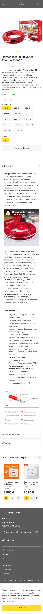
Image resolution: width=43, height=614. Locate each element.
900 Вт (28, 119)
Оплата (6, 574)
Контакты (7, 565)
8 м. (5, 140)
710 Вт (6, 119)
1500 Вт (30, 125)
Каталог (6, 554)
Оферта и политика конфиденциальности (21, 580)
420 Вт (6, 114)
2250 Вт (19, 130)
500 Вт (17, 114)
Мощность (6, 104)
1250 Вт (19, 125)
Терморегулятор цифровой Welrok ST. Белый (11, 485)
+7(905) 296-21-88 (11, 525)
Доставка (7, 569)
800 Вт (17, 119)
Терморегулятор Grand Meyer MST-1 (31, 484)
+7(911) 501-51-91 (10, 522)
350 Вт (28, 108)
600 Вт (28, 114)
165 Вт (6, 108)
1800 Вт (7, 130)
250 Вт (17, 108)
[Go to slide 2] (18, 51)
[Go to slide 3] (20, 51)
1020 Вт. (7, 125)
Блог (5, 558)
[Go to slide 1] (16, 51)
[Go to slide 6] (26, 51)
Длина (4, 136)
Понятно (21, 607)
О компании (8, 550)
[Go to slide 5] (24, 51)
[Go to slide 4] (22, 51)
